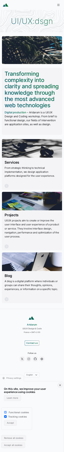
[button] (58, 5)
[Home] (5, 5)
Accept (10, 422)
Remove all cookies (13, 438)
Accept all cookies (13, 445)
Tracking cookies (17, 416)
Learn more (12, 398)
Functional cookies (19, 412)
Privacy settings (13, 378)
